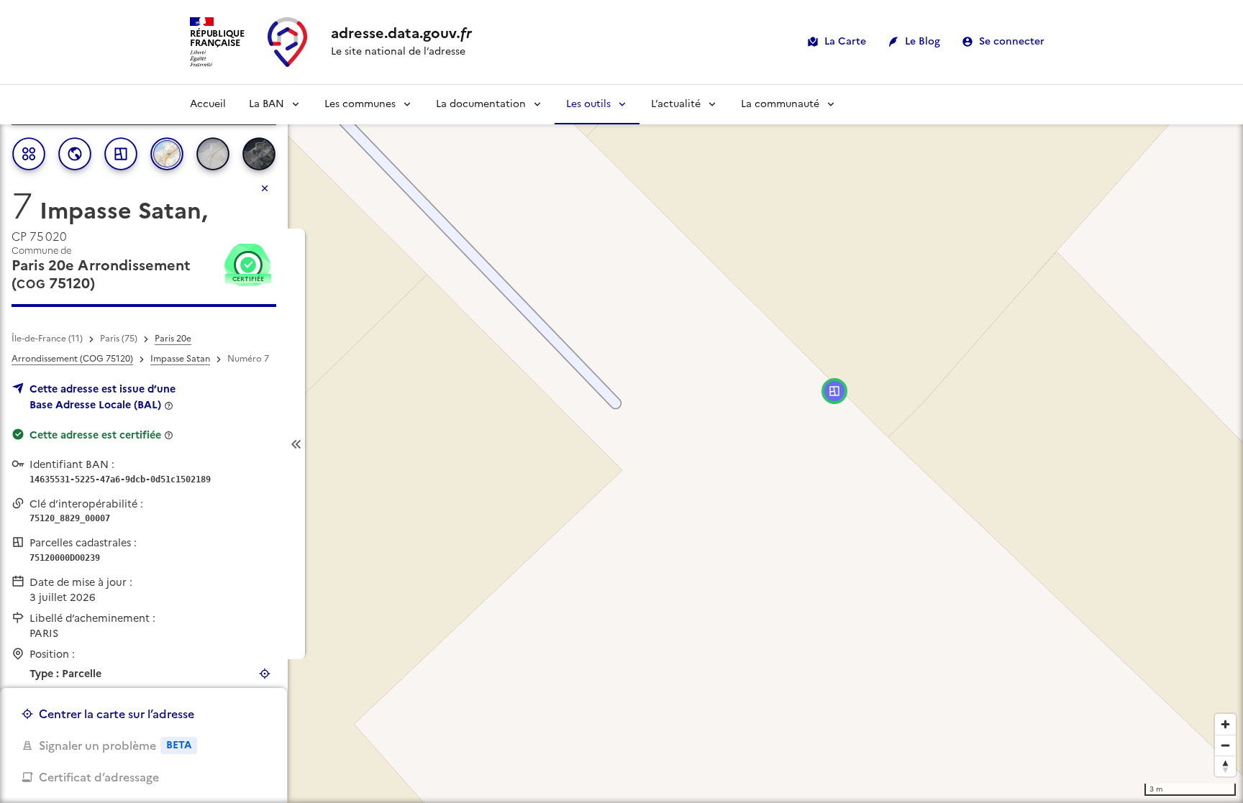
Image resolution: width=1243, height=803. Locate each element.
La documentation (481, 103)
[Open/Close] (296, 444)
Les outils (588, 103)
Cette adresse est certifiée (95, 435)
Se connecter (1011, 41)
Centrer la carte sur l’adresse (116, 713)
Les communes (360, 103)
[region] (621, 444)
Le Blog (922, 41)
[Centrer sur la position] (264, 673)
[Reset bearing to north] (1225, 766)
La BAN (266, 103)
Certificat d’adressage (99, 777)
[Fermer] (264, 188)
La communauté (780, 103)
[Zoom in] (1225, 724)
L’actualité (676, 103)
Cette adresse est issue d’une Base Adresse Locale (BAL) (102, 397)
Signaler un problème (115, 745)
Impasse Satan (180, 358)
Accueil (208, 103)
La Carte (845, 41)
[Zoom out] (1225, 745)
